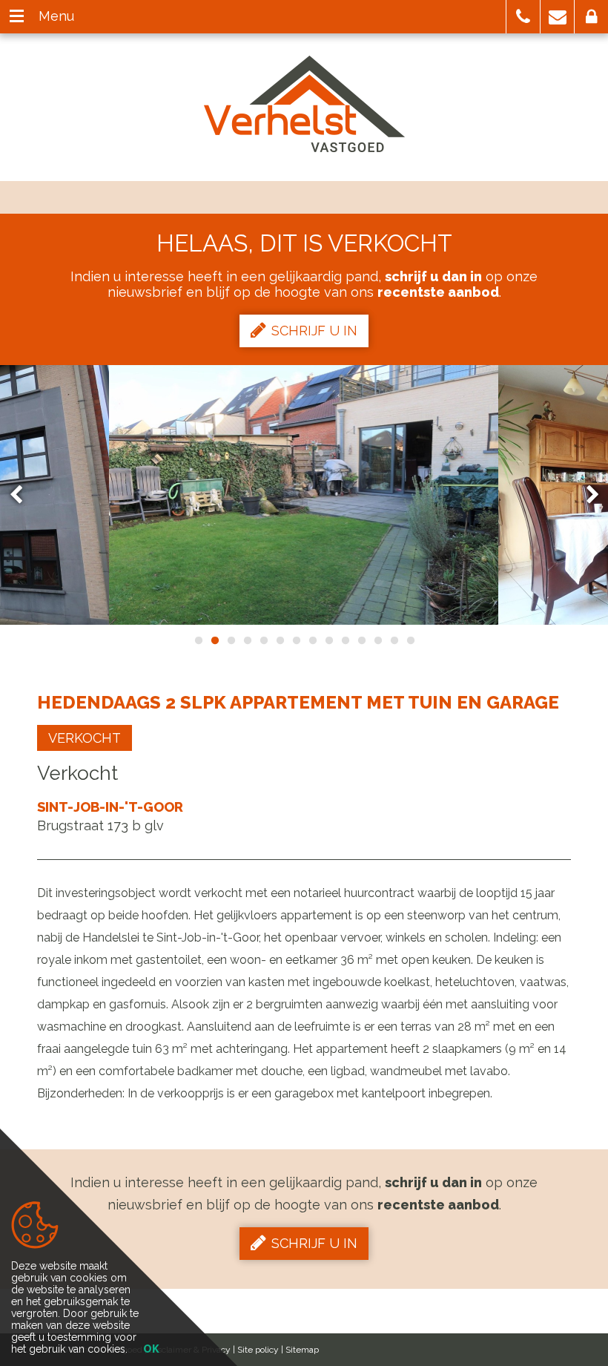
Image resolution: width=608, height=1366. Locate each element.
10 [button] (344, 640)
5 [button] (263, 640)
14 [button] (410, 640)
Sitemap (302, 1349)
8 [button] (312, 640)
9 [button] (328, 640)
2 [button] (214, 640)
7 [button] (296, 640)
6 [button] (279, 640)
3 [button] (230, 640)
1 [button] (198, 640)
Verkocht (84, 738)
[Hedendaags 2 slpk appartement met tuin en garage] (304, 495)
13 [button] (393, 640)
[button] (523, 16)
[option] (304, 495)
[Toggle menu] (16, 16)
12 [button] (377, 640)
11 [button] (361, 640)
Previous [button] (23, 495)
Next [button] (586, 495)
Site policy (258, 1349)
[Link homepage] (304, 104)
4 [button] (247, 640)
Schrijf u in (314, 330)
